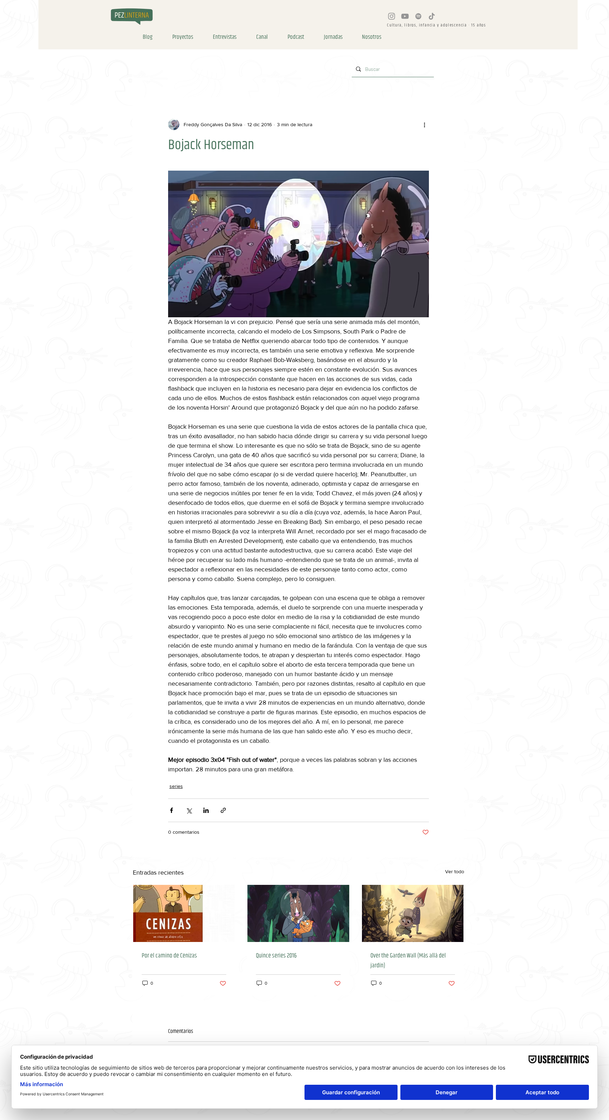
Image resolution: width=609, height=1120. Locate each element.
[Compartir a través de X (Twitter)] (188, 810)
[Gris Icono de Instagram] (391, 16)
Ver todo (454, 871)
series (176, 786)
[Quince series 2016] (298, 913)
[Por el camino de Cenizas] (184, 913)
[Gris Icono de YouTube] (405, 16)
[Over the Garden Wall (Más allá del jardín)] (413, 913)
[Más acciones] (424, 124)
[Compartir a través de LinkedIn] (206, 810)
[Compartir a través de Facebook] (171, 810)
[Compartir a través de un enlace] (223, 810)
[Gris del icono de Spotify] (418, 16)
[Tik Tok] (431, 16)
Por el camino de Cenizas (169, 956)
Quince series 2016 (276, 956)
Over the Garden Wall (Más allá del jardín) (408, 961)
